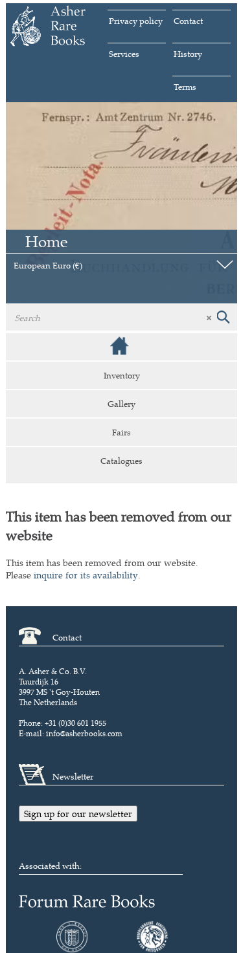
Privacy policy (136, 21)
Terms (185, 87)
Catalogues (121, 460)
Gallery (121, 404)
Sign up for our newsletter (78, 813)
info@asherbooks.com (84, 733)
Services (124, 54)
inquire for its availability (86, 575)
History (188, 54)
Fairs (121, 432)
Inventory (122, 375)
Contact (188, 21)
